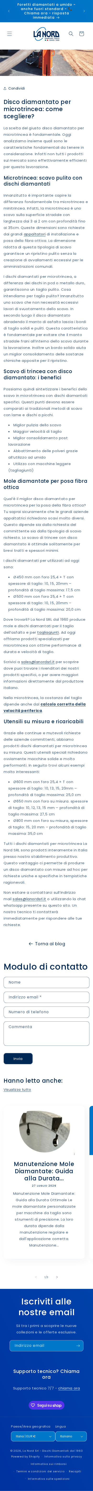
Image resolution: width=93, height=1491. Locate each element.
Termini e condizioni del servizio (40, 1471)
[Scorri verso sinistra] (36, 1277)
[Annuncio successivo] (84, 11)
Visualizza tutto (17, 1089)
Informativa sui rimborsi (49, 1464)
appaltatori (35, 234)
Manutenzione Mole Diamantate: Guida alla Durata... (44, 1171)
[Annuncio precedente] (9, 11)
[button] (9, 33)
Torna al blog (50, 944)
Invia (18, 1058)
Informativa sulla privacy (63, 1456)
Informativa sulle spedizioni (49, 1479)
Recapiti (75, 1471)
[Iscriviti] (78, 1345)
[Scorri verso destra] (57, 1277)
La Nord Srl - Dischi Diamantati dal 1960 (53, 1451)
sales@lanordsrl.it (38, 661)
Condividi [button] (16, 88)
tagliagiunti (48, 632)
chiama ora (69, 1388)
